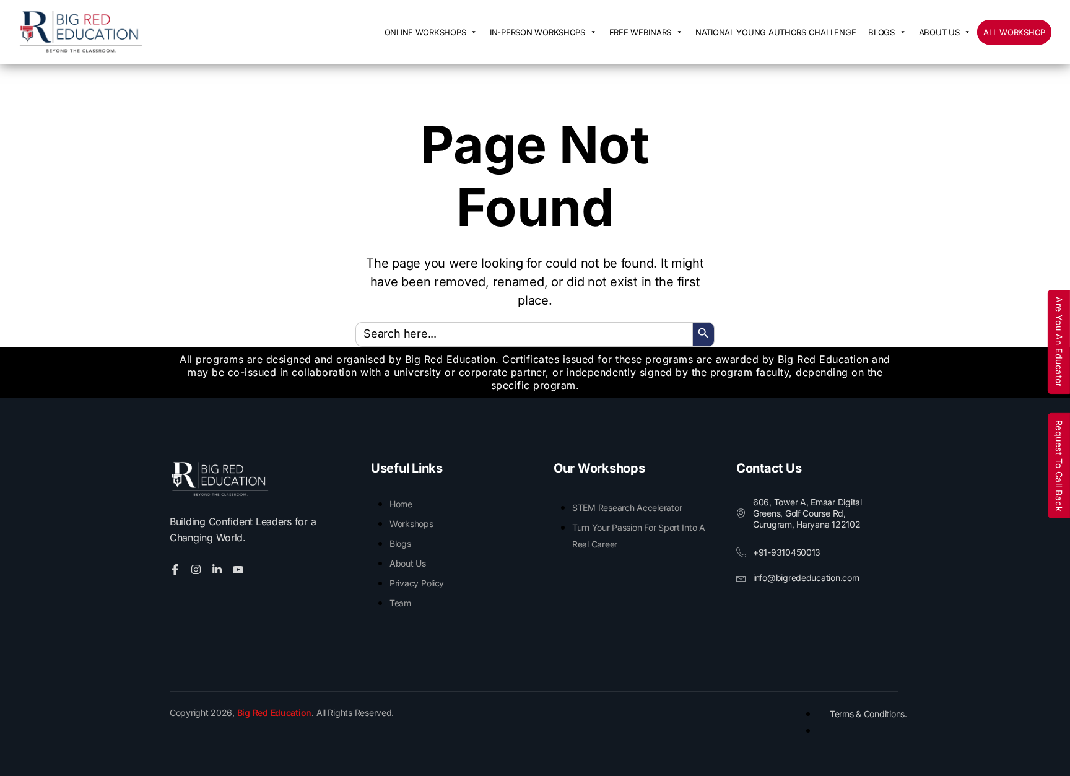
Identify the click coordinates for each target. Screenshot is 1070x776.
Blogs (881, 32)
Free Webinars (640, 32)
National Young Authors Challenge (775, 32)
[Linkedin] (218, 568)
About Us (939, 32)
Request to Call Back (1059, 465)
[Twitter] (197, 568)
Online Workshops (425, 32)
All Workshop (1014, 32)
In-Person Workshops (537, 32)
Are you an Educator (1059, 342)
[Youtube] (240, 568)
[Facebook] (177, 568)
